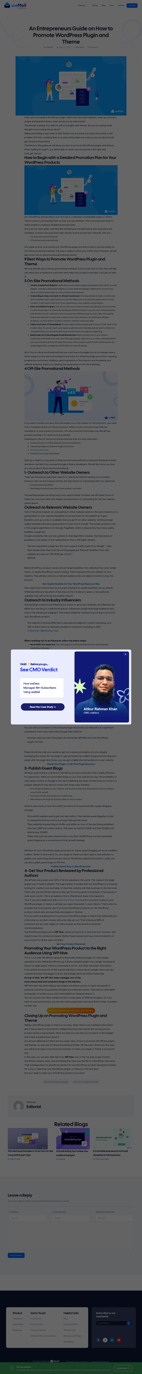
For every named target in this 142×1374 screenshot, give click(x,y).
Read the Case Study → (43, 707)
